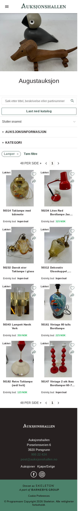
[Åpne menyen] (7, 6)
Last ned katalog (39, 111)
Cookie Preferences (39, 495)
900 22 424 (39, 454)
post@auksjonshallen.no (39, 459)
